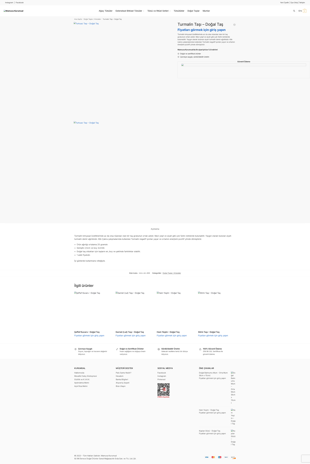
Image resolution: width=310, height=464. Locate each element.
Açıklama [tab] (155, 229)
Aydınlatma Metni (81, 383)
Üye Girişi (294, 2)
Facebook (20, 2)
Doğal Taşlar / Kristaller (92, 19)
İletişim (302, 2)
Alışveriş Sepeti (122, 383)
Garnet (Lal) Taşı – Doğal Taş (130, 332)
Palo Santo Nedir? (123, 373)
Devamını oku (93, 341)
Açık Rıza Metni (80, 386)
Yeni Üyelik (284, 2)
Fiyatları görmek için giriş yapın (202, 30)
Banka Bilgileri (122, 379)
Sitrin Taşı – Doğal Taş (208, 332)
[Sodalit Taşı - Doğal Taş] (234, 24)
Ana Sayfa (78, 19)
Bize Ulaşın (120, 386)
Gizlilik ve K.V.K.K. (82, 379)
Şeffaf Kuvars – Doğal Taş (87, 332)
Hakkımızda (79, 373)
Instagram (9, 2)
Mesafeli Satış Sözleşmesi (85, 376)
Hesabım (119, 376)
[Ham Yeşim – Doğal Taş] (175, 310)
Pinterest (161, 379)
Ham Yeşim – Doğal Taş (168, 332)
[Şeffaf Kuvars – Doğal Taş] (93, 310)
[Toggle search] (295, 11)
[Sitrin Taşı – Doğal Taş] (217, 310)
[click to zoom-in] (123, 71)
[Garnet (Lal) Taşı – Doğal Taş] (134, 310)
